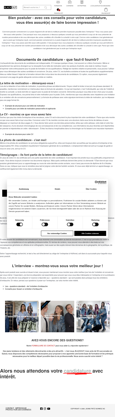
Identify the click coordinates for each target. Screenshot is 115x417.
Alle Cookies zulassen (90, 233)
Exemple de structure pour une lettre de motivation (25, 105)
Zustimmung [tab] (24, 189)
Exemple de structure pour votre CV (19, 134)
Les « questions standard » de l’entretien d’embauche (26, 286)
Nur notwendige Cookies (57, 233)
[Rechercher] (46, 8)
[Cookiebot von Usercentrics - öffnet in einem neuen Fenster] (96, 182)
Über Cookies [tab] (91, 189)
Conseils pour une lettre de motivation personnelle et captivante (30, 108)
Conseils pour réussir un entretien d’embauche (23, 289)
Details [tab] (57, 189)
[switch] (45, 224)
